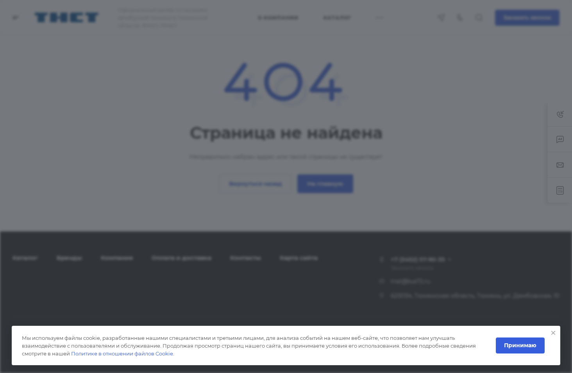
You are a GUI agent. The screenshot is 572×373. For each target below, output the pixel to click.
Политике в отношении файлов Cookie (122, 353)
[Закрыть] (553, 333)
